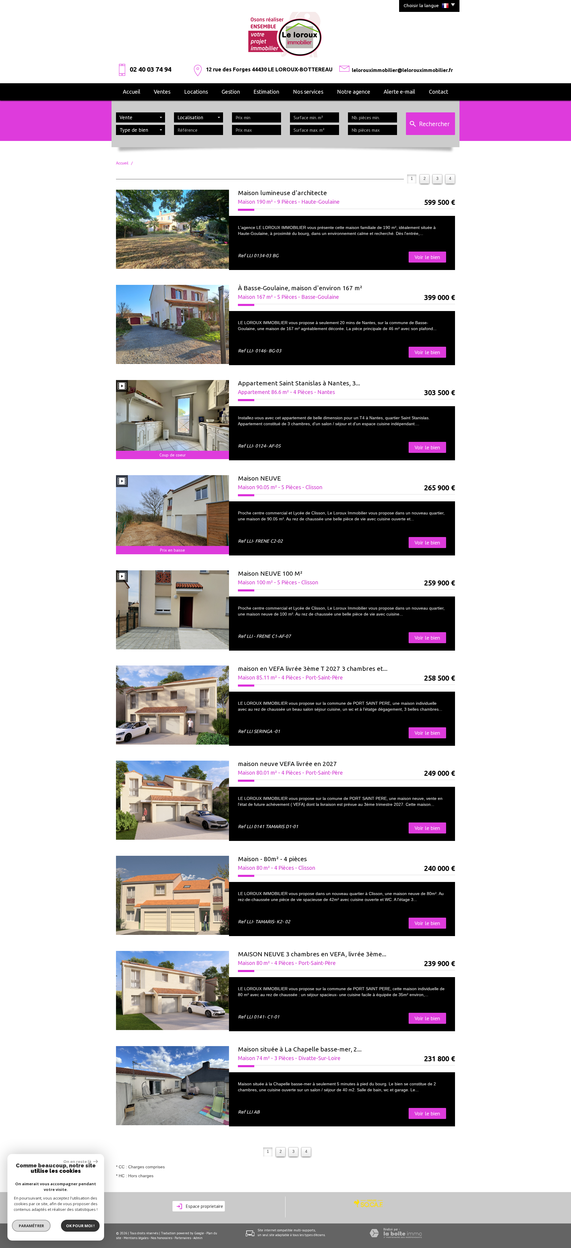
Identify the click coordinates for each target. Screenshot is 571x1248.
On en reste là (78, 1161)
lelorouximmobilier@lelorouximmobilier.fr (402, 70)
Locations (196, 92)
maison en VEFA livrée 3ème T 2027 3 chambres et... (313, 668)
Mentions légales (136, 1238)
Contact (438, 92)
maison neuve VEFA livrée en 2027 (287, 763)
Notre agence (353, 92)
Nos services (308, 92)
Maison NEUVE (259, 478)
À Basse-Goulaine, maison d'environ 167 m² (300, 287)
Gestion (231, 92)
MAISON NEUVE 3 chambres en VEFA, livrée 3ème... (312, 953)
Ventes (162, 92)
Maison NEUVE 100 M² (270, 573)
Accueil (131, 92)
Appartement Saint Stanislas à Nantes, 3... (299, 383)
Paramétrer (31, 1225)
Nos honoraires (161, 1238)
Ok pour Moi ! (80, 1225)
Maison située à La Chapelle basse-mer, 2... (300, 1049)
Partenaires (183, 1238)
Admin (198, 1238)
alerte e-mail (399, 92)
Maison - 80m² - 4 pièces (272, 858)
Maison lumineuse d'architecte (282, 192)
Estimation (266, 92)
